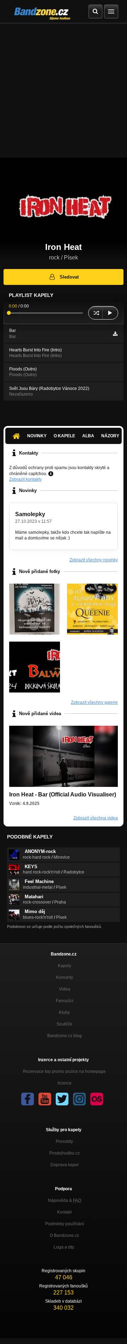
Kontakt (64, 1212)
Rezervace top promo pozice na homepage (64, 1071)
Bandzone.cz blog (64, 1035)
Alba (88, 435)
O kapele (64, 435)
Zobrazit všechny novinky (93, 559)
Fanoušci (64, 1000)
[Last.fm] (96, 1099)
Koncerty (64, 977)
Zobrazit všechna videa (95, 818)
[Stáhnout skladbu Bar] (115, 333)
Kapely (64, 965)
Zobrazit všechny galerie (94, 702)
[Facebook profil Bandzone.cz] (27, 1099)
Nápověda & (64, 1200)
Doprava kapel (64, 1164)
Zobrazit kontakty (25, 479)
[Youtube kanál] (44, 1099)
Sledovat (69, 277)
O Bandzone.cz (64, 1235)
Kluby (64, 1012)
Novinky (37, 435)
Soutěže (64, 1024)
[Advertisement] (63, 90)
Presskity (64, 1141)
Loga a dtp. (64, 1247)
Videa (64, 989)
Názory (110, 435)
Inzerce (65, 1083)
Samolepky (30, 514)
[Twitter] (62, 1099)
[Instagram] (79, 1099)
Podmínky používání (64, 1223)
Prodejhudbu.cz (64, 1153)
